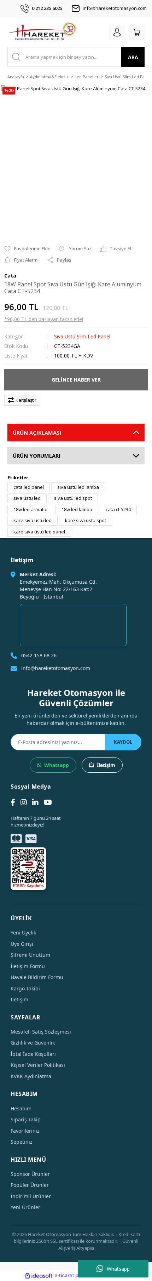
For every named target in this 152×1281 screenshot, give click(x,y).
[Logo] (42, 32)
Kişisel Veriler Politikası (38, 1065)
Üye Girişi (22, 943)
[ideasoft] (38, 1275)
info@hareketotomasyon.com (115, 8)
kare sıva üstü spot (85, 520)
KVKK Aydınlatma (31, 1076)
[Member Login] (117, 32)
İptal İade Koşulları (33, 1054)
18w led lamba (77, 509)
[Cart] (137, 32)
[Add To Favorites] (27, 248)
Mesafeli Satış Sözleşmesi (41, 1031)
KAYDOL (123, 742)
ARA (133, 57)
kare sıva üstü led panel (39, 531)
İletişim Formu (28, 966)
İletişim (106, 765)
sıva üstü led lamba (78, 487)
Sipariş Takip (26, 1119)
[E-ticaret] (75, 1275)
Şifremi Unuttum (30, 954)
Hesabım (21, 1108)
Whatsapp (118, 1268)
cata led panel (28, 487)
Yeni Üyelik (23, 932)
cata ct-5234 (118, 509)
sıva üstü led (27, 498)
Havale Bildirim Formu (37, 977)
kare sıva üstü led (32, 520)
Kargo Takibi (25, 988)
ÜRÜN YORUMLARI (36, 455)
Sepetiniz (22, 1141)
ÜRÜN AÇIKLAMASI (37, 432)
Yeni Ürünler (25, 1207)
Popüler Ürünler (30, 1185)
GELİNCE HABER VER (76, 379)
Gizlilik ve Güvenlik (33, 1042)
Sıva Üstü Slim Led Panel (82, 336)
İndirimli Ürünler (31, 1196)
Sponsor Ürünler (30, 1174)
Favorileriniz (25, 1130)
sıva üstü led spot (73, 498)
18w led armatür (30, 509)
